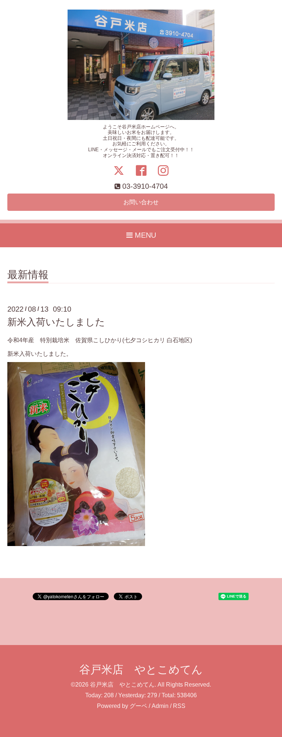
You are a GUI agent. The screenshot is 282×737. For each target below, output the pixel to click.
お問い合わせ (141, 202)
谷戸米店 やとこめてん (141, 669)
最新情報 (27, 275)
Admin (160, 706)
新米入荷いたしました (56, 321)
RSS (179, 706)
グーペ (138, 706)
